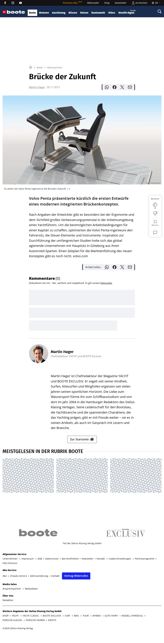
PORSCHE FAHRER (35, 560)
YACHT (15, 555)
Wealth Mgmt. (127, 12)
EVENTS (52, 560)
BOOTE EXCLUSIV (52, 555)
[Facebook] (5, 3)
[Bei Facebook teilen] (114, 87)
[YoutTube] (20, 3)
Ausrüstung (58, 12)
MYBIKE (97, 555)
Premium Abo (72, 2)
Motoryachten (54, 67)
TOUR (86, 555)
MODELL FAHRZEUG (132, 555)
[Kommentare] (155, 232)
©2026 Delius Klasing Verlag (18, 568)
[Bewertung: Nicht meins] (155, 213)
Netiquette (106, 283)
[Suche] (159, 11)
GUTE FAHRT (112, 555)
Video (111, 12)
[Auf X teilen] (122, 87)
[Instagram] (12, 3)
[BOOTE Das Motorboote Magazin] (16, 12)
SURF (68, 555)
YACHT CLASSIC (31, 555)
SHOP (5, 555)
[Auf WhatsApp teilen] (107, 87)
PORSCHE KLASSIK (13, 560)
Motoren (44, 12)
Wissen (73, 12)
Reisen (84, 12)
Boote (32, 12)
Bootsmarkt (98, 12)
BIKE (76, 555)
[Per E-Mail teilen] (130, 87)
